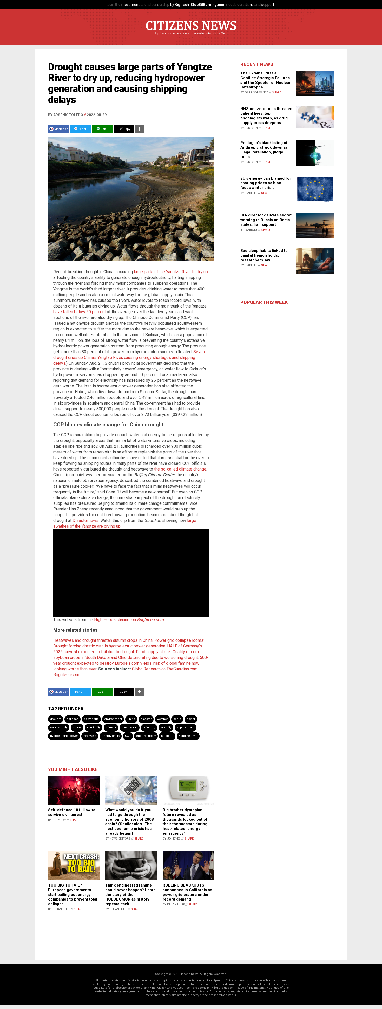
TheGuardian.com (182, 668)
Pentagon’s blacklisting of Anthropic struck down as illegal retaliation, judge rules (264, 149)
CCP (128, 736)
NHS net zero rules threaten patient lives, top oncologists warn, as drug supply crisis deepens (266, 115)
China (131, 719)
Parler (81, 129)
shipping (167, 736)
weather (162, 719)
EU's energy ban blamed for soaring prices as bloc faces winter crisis (265, 183)
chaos (77, 727)
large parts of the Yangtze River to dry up (171, 271)
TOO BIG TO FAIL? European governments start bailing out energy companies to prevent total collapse (72, 894)
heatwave (89, 736)
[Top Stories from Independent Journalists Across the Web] (191, 37)
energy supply (146, 736)
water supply (58, 727)
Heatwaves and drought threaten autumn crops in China (103, 640)
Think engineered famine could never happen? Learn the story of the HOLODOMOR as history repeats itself (130, 894)
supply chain (185, 727)
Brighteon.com (150, 619)
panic (177, 719)
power (191, 719)
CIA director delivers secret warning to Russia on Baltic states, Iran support (266, 220)
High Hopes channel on (115, 619)
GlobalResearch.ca (149, 668)
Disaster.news (85, 520)
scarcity (166, 727)
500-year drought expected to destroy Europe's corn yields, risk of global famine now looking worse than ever (130, 663)
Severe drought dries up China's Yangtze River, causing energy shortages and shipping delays (129, 357)
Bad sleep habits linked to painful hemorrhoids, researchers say (264, 255)
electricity (93, 727)
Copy (126, 129)
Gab (103, 129)
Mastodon (61, 129)
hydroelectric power (64, 736)
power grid (91, 719)
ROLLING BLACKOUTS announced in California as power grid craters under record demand (187, 892)
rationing (149, 727)
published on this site (193, 991)
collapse (72, 719)
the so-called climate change (180, 469)
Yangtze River (188, 736)
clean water (129, 727)
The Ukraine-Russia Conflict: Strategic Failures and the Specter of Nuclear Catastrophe (265, 80)
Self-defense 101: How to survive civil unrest (71, 812)
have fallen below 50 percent (79, 311)
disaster (146, 719)
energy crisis (111, 736)
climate (111, 727)
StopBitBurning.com (208, 5)
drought (55, 719)
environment (113, 719)
